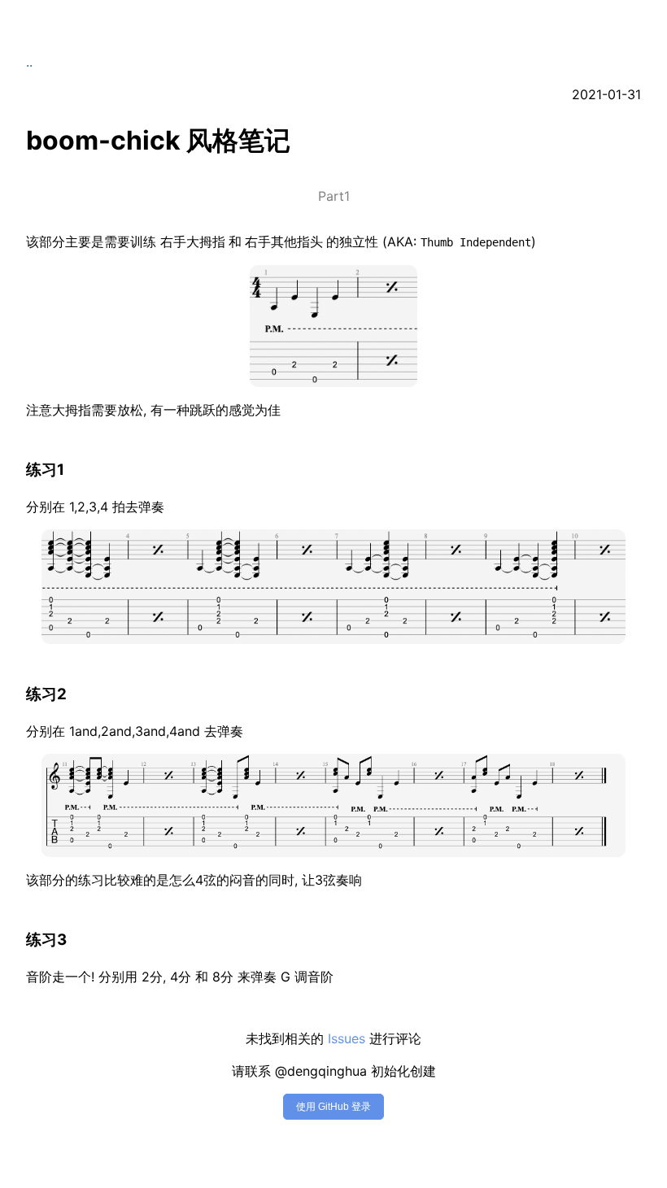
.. (29, 62)
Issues (346, 1038)
